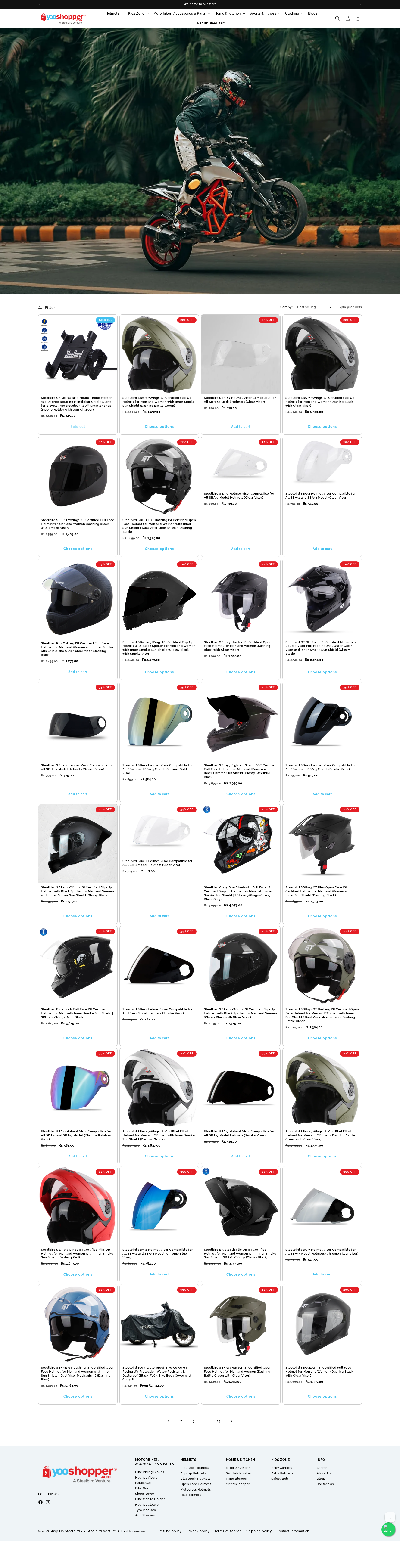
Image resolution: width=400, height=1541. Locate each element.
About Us (324, 1473)
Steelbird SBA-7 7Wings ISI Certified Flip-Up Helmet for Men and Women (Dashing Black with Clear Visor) (319, 401)
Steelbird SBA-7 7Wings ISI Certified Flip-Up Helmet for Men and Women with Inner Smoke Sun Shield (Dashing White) (158, 1135)
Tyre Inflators (145, 1510)
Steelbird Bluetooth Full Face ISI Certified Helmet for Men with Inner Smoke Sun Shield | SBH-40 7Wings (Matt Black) (77, 1013)
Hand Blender (236, 1478)
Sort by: (286, 307)
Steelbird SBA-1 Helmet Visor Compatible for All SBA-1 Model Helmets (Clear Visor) (157, 863)
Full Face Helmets (195, 1468)
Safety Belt (280, 1478)
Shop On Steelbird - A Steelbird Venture (83, 1531)
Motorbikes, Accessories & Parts (179, 13)
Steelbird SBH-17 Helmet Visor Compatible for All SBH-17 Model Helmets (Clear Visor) (240, 399)
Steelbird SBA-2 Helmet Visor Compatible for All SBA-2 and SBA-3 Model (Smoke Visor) (320, 767)
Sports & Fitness (263, 13)
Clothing (292, 13)
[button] (114, 13)
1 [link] (169, 1421)
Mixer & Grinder (238, 1468)
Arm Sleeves (145, 1515)
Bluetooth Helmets (195, 1478)
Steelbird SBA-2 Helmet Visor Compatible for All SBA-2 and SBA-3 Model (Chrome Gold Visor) (157, 769)
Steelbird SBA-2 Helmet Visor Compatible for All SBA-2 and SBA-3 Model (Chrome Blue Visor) (157, 1253)
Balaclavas (143, 1483)
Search (322, 1468)
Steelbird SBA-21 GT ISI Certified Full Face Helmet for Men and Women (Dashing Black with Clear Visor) (319, 1371)
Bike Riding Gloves (149, 1472)
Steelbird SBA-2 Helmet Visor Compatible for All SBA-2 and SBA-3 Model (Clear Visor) (320, 495)
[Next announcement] (360, 4)
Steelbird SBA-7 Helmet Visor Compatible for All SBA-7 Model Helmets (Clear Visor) (239, 495)
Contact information (293, 1531)
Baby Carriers (281, 1468)
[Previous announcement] (39, 4)
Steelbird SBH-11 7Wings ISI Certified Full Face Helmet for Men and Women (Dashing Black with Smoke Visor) (77, 524)
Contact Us (325, 1484)
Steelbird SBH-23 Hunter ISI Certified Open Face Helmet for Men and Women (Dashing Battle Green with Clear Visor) (237, 1371)
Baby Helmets (282, 1473)
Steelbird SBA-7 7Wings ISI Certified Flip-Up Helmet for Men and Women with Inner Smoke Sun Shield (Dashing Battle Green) (158, 401)
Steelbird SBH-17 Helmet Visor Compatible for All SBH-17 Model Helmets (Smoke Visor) (77, 767)
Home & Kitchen (228, 13)
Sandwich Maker (238, 1473)
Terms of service (228, 1531)
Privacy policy (198, 1531)
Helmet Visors (146, 1477)
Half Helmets (191, 1495)
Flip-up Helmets (193, 1473)
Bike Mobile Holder (150, 1499)
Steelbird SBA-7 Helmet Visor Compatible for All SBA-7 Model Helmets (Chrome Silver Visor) (322, 1251)
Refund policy (170, 1531)
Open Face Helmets (196, 1484)
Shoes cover (144, 1493)
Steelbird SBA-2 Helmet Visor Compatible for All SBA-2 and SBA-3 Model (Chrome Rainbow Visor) (76, 1135)
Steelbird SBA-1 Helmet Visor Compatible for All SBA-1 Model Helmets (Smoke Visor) (157, 1011)
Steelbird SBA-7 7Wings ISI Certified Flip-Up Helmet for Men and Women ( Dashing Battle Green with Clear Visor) (320, 1135)
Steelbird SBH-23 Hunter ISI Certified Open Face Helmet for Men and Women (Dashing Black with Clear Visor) (237, 646)
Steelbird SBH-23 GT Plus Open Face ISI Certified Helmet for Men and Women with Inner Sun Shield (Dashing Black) (318, 891)
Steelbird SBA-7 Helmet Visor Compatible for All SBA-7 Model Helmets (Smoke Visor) (239, 1133)
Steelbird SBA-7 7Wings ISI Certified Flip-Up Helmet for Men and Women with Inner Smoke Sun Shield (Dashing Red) (77, 1253)
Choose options (159, 427)
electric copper (238, 1484)
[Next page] (231, 1421)
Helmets (112, 13)
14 (219, 1421)
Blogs (321, 1478)
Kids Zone (136, 13)
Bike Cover (143, 1488)
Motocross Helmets (196, 1489)
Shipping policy (259, 1531)
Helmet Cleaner (147, 1504)
